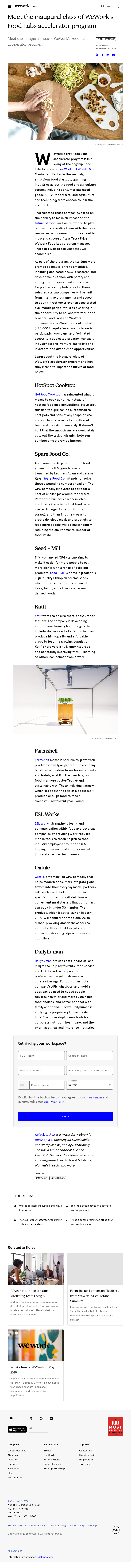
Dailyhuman (43, 961)
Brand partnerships (54, 1468)
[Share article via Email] (113, 55)
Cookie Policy (37, 1525)
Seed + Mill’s (59, 573)
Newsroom (14, 1468)
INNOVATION (41, 1178)
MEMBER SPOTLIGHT (106, 39)
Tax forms (84, 1464)
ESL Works (42, 823)
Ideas (33, 6)
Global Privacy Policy (54, 1102)
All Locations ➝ (16, 1550)
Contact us (85, 1450)
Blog (10, 1473)
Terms (22, 1525)
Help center (86, 1459)
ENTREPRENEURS (57, 1178)
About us (13, 1455)
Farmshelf (42, 760)
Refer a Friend (51, 1459)
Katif (38, 616)
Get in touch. (45, 1556)
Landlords (49, 1455)
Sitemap (92, 1525)
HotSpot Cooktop (48, 394)
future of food (45, 223)
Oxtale (39, 877)
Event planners (52, 1464)
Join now (105, 6)
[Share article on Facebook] (103, 55)
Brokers (48, 1450)
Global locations (17, 1450)
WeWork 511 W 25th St (75, 169)
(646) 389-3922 (19, 1500)
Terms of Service (94, 1097)
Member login (87, 1455)
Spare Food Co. (54, 478)
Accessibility (77, 1525)
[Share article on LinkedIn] (108, 55)
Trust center (15, 1477)
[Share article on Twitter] (97, 55)
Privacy (12, 1525)
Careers (12, 1464)
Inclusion (13, 1459)
